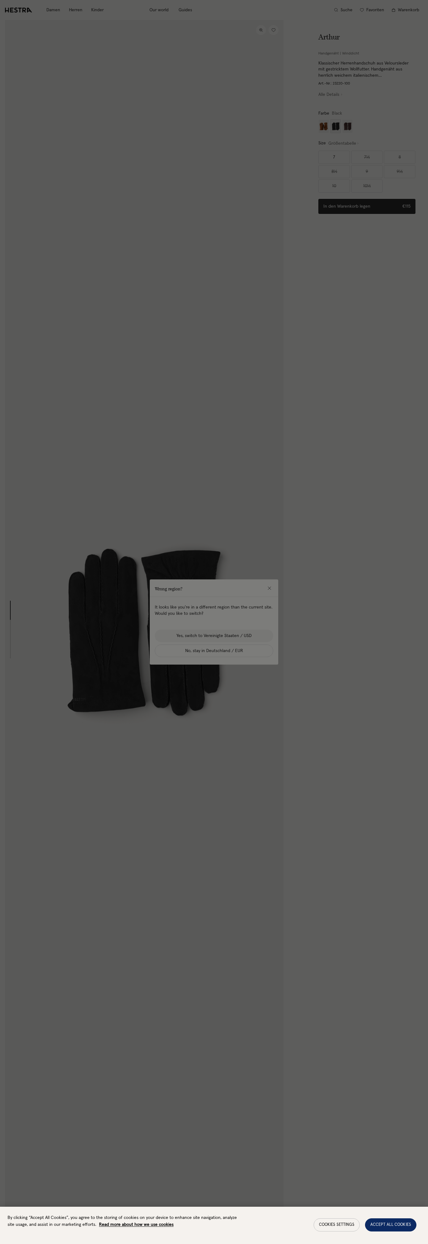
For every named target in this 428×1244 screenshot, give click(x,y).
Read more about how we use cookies (136, 1224)
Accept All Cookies (390, 1225)
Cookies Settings (336, 1225)
